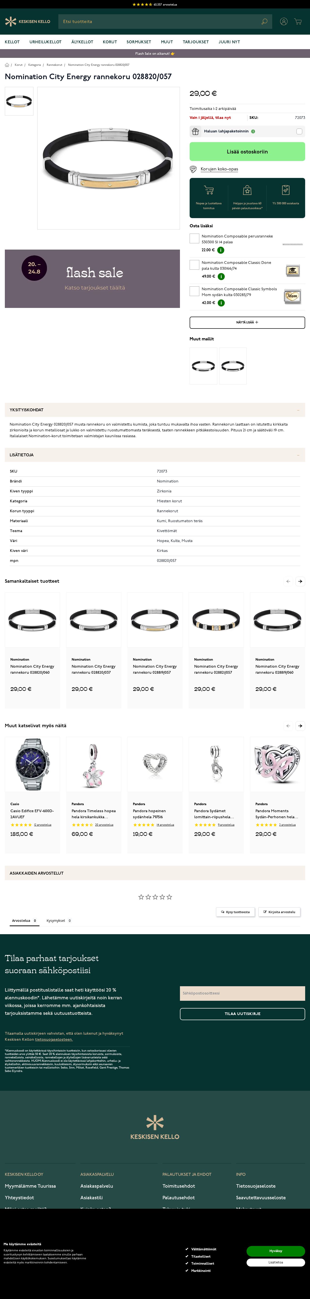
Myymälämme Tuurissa (30, 1186)
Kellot (12, 42)
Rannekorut (54, 65)
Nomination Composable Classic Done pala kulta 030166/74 (236, 266)
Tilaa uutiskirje (243, 1014)
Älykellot (82, 42)
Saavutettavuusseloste (261, 1198)
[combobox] (165, 21)
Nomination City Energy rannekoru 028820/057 (98, 65)
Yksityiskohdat (27, 410)
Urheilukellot (46, 42)
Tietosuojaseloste (256, 1186)
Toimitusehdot (179, 1186)
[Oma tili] (284, 21)
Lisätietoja (22, 455)
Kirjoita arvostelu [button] (282, 912)
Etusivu (7, 65)
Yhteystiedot (19, 1198)
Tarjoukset (196, 42)
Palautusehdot (179, 1198)
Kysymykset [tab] (55, 920)
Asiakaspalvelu (96, 1186)
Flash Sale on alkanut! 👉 (155, 54)
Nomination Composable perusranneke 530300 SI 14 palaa (237, 239)
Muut (167, 42)
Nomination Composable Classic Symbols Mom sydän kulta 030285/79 (239, 292)
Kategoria (34, 65)
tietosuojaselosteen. (54, 1039)
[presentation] (192, 128)
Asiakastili (91, 1198)
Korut (110, 42)
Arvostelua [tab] (21, 920)
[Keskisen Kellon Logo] (28, 21)
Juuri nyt (229, 42)
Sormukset (139, 42)
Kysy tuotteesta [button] (238, 912)
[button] (300, 581)
